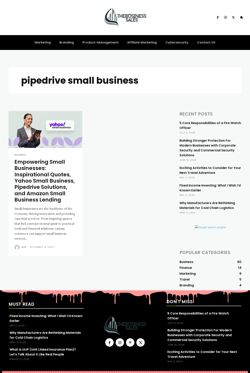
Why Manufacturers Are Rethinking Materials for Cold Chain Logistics (207, 205)
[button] (241, 17)
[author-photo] (17, 247)
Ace (23, 247)
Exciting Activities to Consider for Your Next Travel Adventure (210, 170)
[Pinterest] (130, 342)
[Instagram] (226, 17)
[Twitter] (233, 17)
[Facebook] (218, 17)
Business (20, 155)
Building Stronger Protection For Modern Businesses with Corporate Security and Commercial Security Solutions (207, 147)
